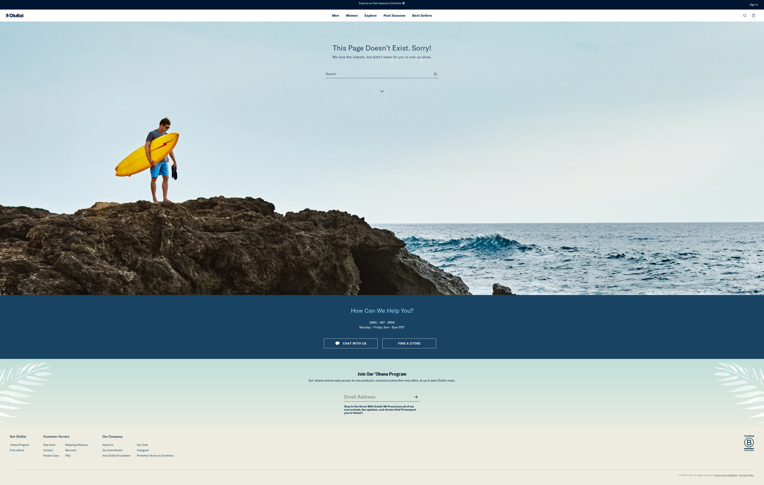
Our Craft (142, 445)
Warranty (70, 450)
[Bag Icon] (753, 15)
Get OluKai (18, 436)
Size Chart (49, 445)
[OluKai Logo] (14, 16)
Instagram (143, 450)
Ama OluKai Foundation (116, 455)
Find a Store (17, 450)
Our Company (112, 436)
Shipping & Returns (76, 445)
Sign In (754, 4)
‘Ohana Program (19, 445)
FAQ (67, 455)
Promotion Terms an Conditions (155, 455)
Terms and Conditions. (726, 475)
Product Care (51, 455)
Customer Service (56, 436)
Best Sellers (422, 15)
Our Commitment (112, 450)
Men (335, 15)
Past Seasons (394, 15)
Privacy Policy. (746, 475)
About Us (107, 445)
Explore (370, 15)
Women (352, 15)
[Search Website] (744, 15)
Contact (48, 450)
